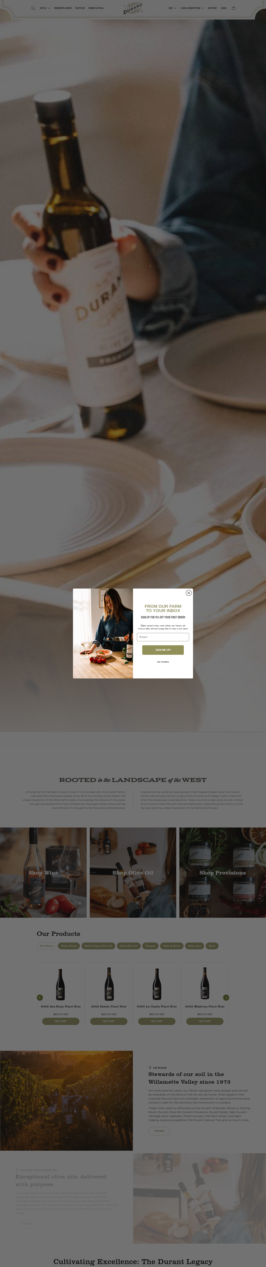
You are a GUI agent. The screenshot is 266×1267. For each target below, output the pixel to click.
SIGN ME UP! (163, 650)
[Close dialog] (188, 593)
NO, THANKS (163, 662)
